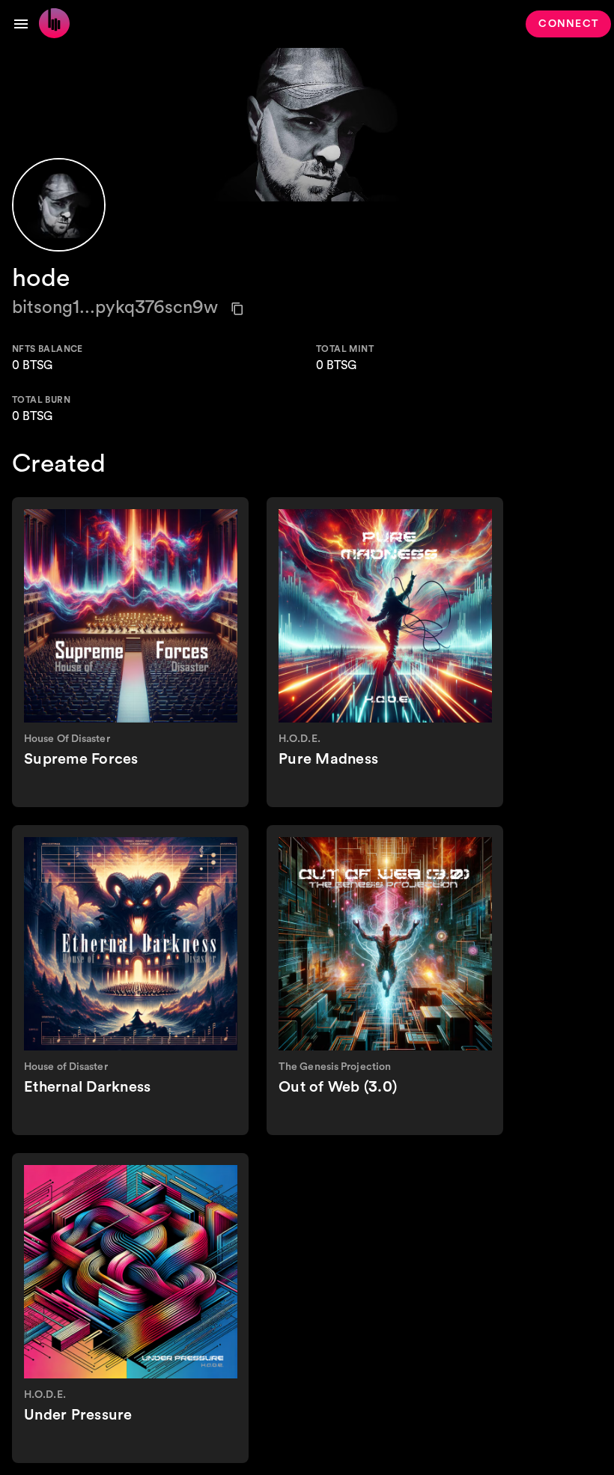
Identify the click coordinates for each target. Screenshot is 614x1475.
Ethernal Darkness (87, 1087)
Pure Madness (328, 759)
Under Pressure (78, 1415)
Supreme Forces (81, 759)
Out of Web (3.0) (338, 1087)
